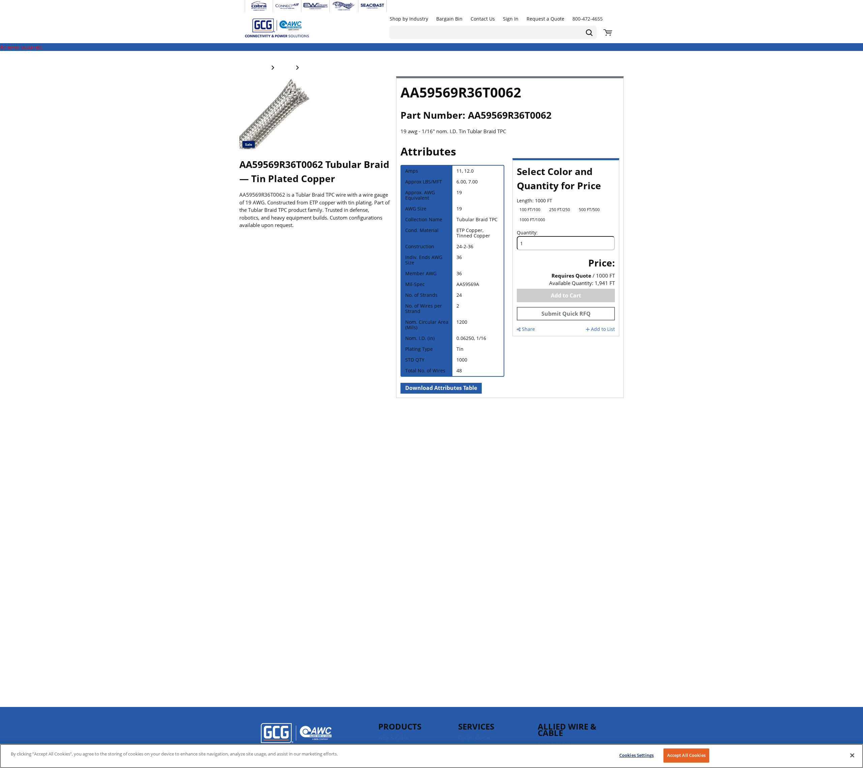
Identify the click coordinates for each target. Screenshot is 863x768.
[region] (431, 756)
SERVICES (476, 726)
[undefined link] (259, 6)
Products (399, 726)
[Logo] (296, 737)
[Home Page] (284, 27)
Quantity (526, 232)
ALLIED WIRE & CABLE (567, 729)
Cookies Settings (636, 755)
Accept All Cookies (686, 755)
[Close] (852, 755)
